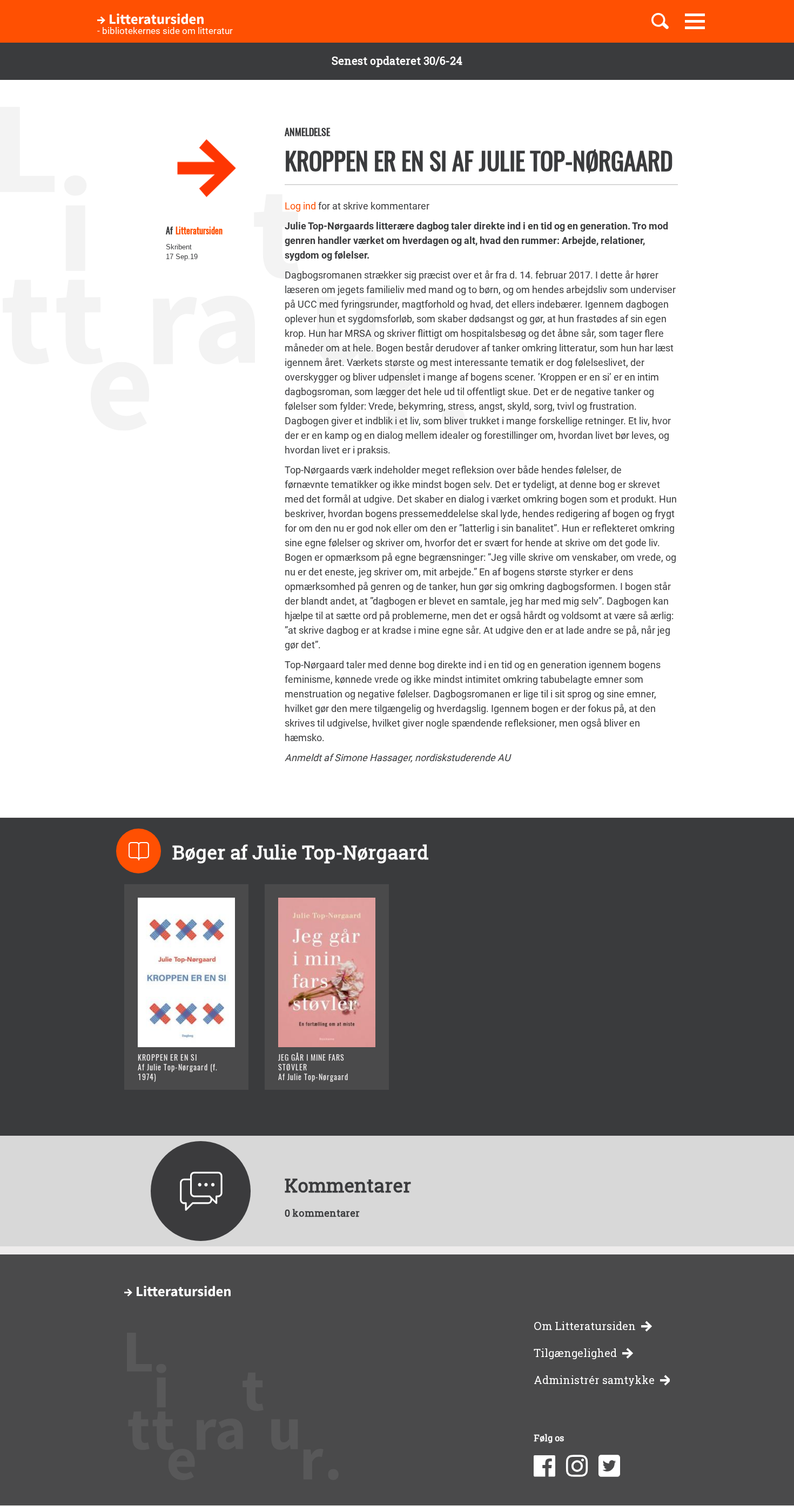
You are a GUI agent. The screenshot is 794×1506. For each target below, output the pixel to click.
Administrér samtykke (594, 1380)
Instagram (577, 1466)
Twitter (609, 1466)
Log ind (300, 206)
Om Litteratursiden (585, 1326)
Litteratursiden (199, 230)
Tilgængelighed (575, 1353)
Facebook (544, 1466)
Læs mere (173, 1068)
